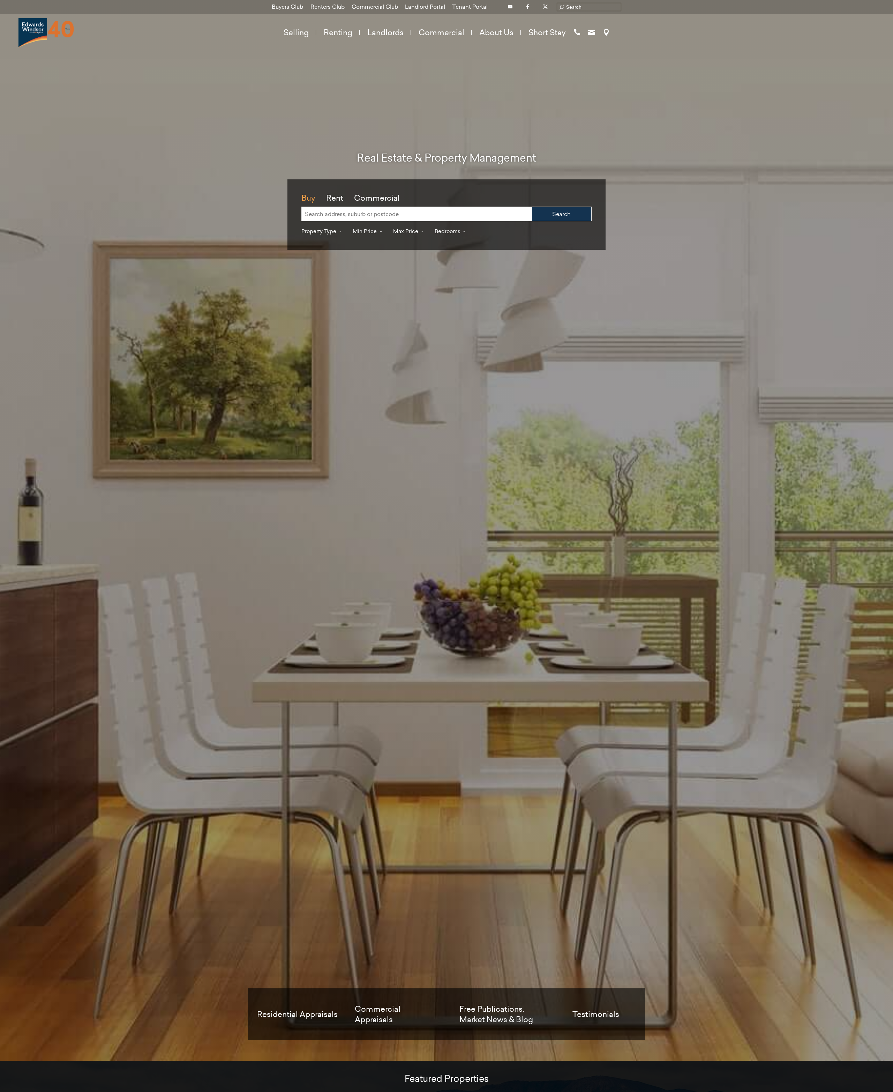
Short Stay (547, 32)
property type (318, 231)
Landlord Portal (425, 6)
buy (308, 198)
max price (405, 231)
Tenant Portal (470, 6)
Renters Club (327, 6)
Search (561, 214)
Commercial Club (375, 6)
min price (365, 231)
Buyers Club (287, 6)
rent (334, 198)
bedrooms (447, 231)
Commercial (377, 198)
